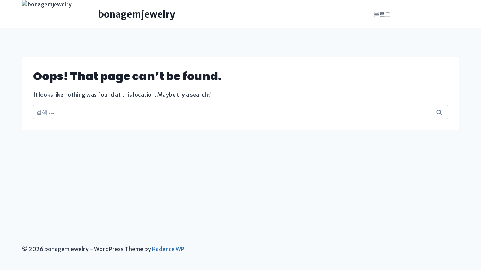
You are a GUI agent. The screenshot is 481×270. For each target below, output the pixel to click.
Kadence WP (168, 248)
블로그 (382, 14)
